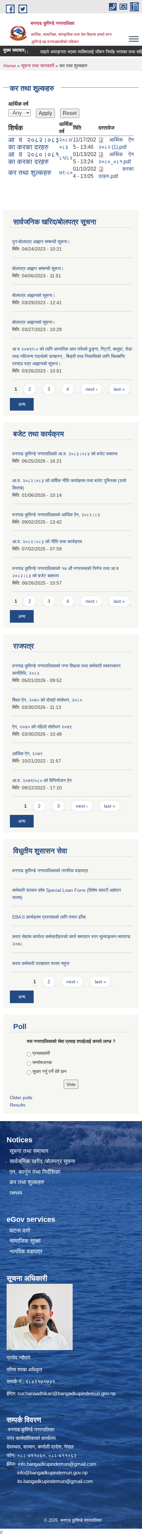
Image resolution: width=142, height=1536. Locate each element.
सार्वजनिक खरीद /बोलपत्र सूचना (42, 1161)
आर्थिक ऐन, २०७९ (27, 753)
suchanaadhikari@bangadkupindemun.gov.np (67, 1393)
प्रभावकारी (41, 1053)
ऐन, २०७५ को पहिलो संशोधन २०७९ (42, 726)
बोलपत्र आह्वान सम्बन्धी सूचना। (38, 268)
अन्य (21, 404)
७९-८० (66, 172)
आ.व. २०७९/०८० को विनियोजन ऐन (42, 780)
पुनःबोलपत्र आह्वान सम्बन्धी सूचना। (41, 241)
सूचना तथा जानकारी (37, 65)
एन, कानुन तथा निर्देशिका (35, 1172)
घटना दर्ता (20, 1230)
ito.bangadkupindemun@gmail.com (55, 1481)
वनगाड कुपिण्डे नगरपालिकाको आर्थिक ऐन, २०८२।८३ (56, 514)
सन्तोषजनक (42, 1062)
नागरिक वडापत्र (26, 1251)
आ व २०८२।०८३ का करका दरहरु (33, 143)
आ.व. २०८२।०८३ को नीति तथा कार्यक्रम (47, 541)
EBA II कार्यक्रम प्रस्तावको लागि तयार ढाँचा (49, 917)
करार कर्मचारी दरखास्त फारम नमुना (40, 963)
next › (91, 389)
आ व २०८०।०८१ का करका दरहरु (33, 157)
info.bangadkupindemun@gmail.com (57, 1464)
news (16, 1192)
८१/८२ (65, 158)
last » (119, 389)
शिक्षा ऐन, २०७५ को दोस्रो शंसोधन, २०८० (47, 700)
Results (17, 1105)
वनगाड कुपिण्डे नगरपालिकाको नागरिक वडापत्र (50, 870)
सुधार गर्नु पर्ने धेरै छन (49, 1071)
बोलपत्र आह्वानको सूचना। (33, 295)
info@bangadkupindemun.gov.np (52, 1472)
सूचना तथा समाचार (29, 1151)
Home (9, 65)
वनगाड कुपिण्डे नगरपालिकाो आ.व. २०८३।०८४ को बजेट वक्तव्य (65, 453)
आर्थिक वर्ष (18, 104)
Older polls (21, 1097)
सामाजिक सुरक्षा (25, 1241)
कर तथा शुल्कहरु (29, 172)
